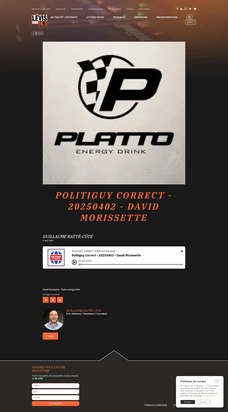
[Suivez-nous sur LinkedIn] (181, 8)
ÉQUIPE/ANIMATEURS (95, 9)
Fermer (203, 402)
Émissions (140, 17)
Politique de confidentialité (155, 405)
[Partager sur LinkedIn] (60, 300)
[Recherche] (189, 17)
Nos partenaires (114, 9)
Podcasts (119, 17)
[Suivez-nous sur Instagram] (186, 8)
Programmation (166, 17)
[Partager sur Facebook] (46, 300)
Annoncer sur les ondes (41, 9)
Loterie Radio (95, 17)
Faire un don (61, 9)
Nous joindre (144, 9)
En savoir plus (209, 396)
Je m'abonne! (55, 403)
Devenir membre (77, 9)
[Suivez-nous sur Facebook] (177, 8)
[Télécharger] (182, 251)
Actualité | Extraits (64, 17)
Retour (39, 33)
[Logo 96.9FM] (39, 20)
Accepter (188, 402)
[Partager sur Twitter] (53, 300)
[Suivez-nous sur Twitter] (190, 8)
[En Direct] (190, 22)
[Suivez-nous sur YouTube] (195, 8)
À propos (130, 9)
